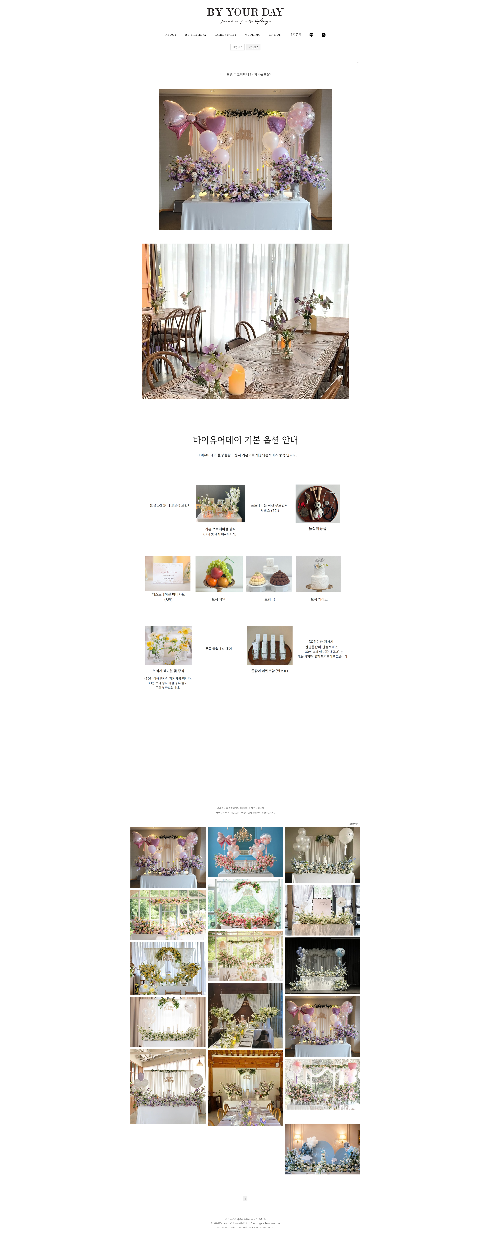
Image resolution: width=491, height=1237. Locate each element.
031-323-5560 (220, 1223)
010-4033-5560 (240, 1223)
